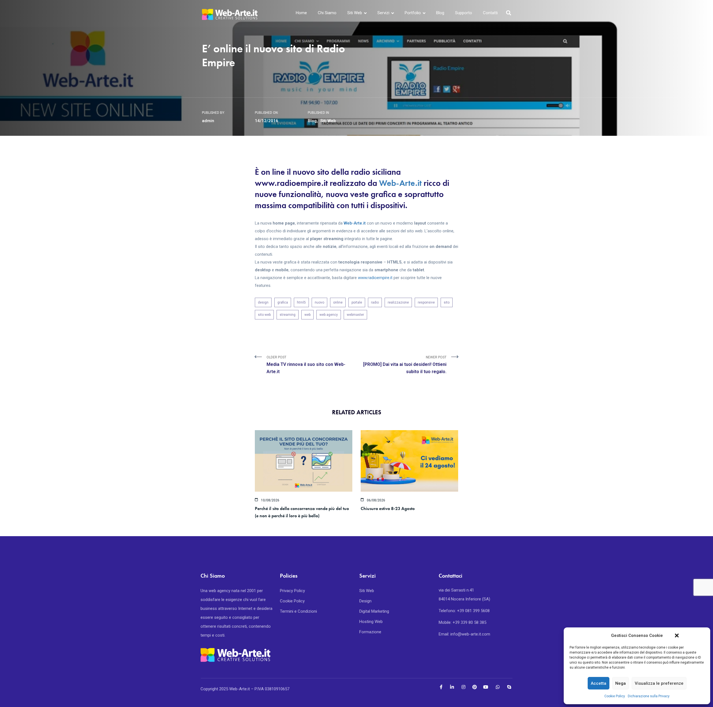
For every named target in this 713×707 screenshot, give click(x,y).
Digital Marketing (374, 611)
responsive (426, 302)
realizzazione (398, 302)
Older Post (306, 364)
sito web (264, 315)
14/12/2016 (266, 120)
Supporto (463, 12)
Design (365, 600)
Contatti (490, 12)
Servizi (383, 12)
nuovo (319, 302)
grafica (282, 302)
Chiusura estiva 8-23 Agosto (388, 508)
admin (208, 120)
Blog (440, 12)
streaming (288, 315)
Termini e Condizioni (298, 611)
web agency (328, 315)
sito (447, 302)
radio (375, 302)
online (338, 302)
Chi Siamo (327, 12)
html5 (301, 302)
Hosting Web (371, 621)
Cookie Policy (614, 696)
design (263, 302)
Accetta (598, 683)
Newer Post (404, 364)
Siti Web (354, 12)
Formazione (370, 631)
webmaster (355, 315)
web (307, 315)
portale (356, 302)
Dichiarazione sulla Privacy (649, 696)
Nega (620, 683)
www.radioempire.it (375, 277)
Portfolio (413, 12)
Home (301, 12)
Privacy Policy (292, 590)
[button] (677, 635)
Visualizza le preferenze (659, 683)
